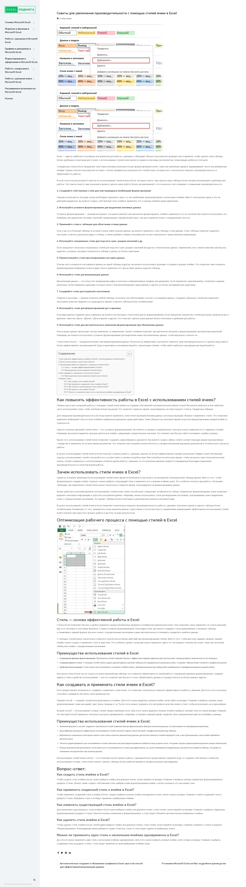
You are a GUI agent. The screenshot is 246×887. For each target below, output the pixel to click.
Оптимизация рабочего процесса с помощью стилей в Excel (84, 365)
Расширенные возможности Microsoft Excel (20, 90)
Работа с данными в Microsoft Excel (21, 40)
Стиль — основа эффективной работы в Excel (83, 367)
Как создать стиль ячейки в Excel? (81, 381)
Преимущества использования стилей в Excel (83, 370)
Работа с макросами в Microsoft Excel (17, 70)
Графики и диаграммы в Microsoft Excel (18, 50)
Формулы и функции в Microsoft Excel (17, 30)
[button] (128, 355)
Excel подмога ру (24, 884)
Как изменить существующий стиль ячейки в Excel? (88, 387)
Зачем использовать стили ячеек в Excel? (77, 362)
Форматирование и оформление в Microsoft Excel (21, 60)
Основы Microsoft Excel (17, 22)
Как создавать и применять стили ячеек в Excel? (80, 373)
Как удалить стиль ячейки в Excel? (81, 389)
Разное (9, 98)
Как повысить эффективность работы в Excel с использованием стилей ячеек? (92, 359)
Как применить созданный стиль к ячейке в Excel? (87, 384)
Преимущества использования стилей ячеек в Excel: (86, 376)
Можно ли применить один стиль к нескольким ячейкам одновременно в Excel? (99, 392)
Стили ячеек (65, 18)
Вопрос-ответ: (66, 378)
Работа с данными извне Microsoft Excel (18, 80)
